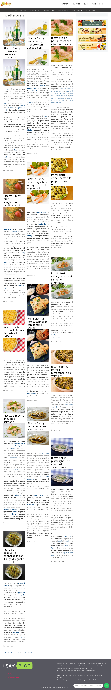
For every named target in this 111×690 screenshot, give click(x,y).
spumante (21, 108)
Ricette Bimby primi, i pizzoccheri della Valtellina (61, 371)
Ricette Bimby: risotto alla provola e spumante (12, 52)
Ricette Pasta (57, 149)
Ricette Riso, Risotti (58, 561)
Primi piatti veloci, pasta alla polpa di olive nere (61, 179)
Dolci (101, 4)
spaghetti (30, 102)
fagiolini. (53, 548)
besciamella (31, 393)
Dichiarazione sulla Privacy (11, 677)
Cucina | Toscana (91, 10)
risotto (8, 89)
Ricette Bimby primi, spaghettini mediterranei (12, 200)
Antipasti (64, 4)
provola (11, 108)
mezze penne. (55, 337)
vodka (15, 512)
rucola (29, 217)
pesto (47, 107)
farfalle (53, 335)
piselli (60, 541)
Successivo (29, 652)
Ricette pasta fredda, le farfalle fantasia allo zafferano (14, 331)
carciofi (23, 637)
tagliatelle (42, 224)
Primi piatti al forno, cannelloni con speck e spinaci (37, 323)
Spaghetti (7, 229)
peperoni (6, 262)
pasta (13, 448)
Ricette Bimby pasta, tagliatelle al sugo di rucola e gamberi (37, 183)
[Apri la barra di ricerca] (107, 4)
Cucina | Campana (35, 10)
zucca (45, 116)
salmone (18, 495)
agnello (20, 595)
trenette (42, 86)
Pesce (94, 4)
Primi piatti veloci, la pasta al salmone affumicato (61, 278)
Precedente (8, 652)
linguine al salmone (10, 509)
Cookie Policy (7, 674)
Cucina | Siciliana (77, 10)
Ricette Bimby (9, 170)
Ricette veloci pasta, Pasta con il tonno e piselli (61, 41)
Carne (86, 4)
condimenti (30, 100)
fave (67, 546)
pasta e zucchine (43, 453)
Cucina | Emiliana (49, 10)
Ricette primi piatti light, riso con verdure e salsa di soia (60, 462)
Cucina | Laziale (63, 10)
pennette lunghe (65, 335)
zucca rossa (31, 88)
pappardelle (20, 593)
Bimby (5, 110)
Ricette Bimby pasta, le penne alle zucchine (36, 426)
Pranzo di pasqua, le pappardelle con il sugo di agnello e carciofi (13, 556)
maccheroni (15, 232)
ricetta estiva (42, 212)
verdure (68, 536)
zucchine (30, 505)
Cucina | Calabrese (20, 10)
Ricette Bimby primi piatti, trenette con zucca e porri (35, 43)
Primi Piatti (76, 4)
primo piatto (38, 495)
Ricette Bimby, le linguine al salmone (13, 419)
